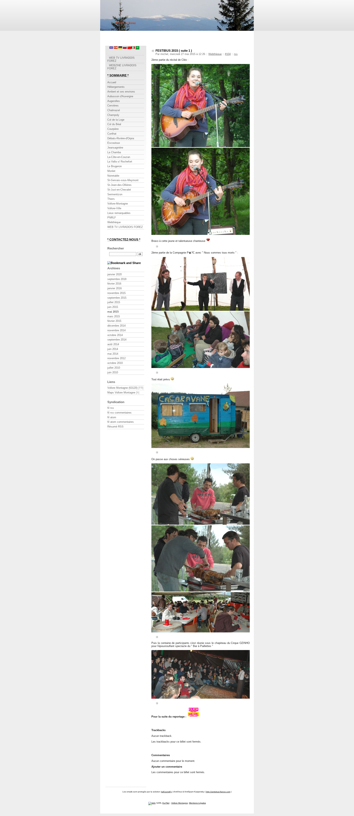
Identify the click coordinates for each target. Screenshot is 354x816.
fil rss (110, 407)
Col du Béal (114, 124)
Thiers (111, 198)
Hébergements (116, 86)
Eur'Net (165, 803)
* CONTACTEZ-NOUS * (123, 239)
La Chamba (114, 152)
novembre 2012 (116, 358)
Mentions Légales (197, 803)
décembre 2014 (116, 325)
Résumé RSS (115, 426)
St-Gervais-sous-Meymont (122, 180)
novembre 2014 (116, 330)
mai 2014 (112, 353)
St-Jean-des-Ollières (119, 184)
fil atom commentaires (120, 421)
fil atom (111, 417)
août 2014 (113, 344)
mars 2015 (113, 316)
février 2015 (114, 320)
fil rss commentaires (119, 412)
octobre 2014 (115, 335)
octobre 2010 (115, 363)
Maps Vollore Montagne (121, 392)
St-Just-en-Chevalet (119, 189)
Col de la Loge (115, 119)
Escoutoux (113, 142)
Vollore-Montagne (117, 203)
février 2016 (114, 283)
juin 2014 (112, 349)
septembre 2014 (116, 339)
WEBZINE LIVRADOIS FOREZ (121, 67)
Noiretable (113, 175)
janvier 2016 (114, 288)
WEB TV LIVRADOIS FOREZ (121, 59)
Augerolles (113, 101)
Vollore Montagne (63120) (122, 387)
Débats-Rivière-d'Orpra (120, 138)
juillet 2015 (113, 302)
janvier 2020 (114, 274)
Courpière (113, 128)
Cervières (113, 105)
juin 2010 (112, 372)
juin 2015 (112, 307)
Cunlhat (111, 133)
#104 (228, 54)
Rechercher (115, 248)
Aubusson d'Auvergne (120, 96)
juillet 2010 (113, 367)
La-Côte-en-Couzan (118, 157)
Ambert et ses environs (121, 91)
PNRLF (111, 217)
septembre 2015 (116, 297)
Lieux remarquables (118, 213)
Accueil (111, 82)
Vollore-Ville (114, 208)
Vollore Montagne (179, 803)
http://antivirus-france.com (218, 792)
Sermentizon (114, 194)
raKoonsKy (166, 792)
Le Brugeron (114, 166)
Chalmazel (113, 110)
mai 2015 (113, 311)
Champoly (113, 115)
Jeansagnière (115, 147)
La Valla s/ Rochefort (119, 161)
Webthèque (215, 54)
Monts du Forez (126, 23)
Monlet (111, 171)
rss (236, 54)
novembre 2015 (116, 293)
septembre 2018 (116, 279)
